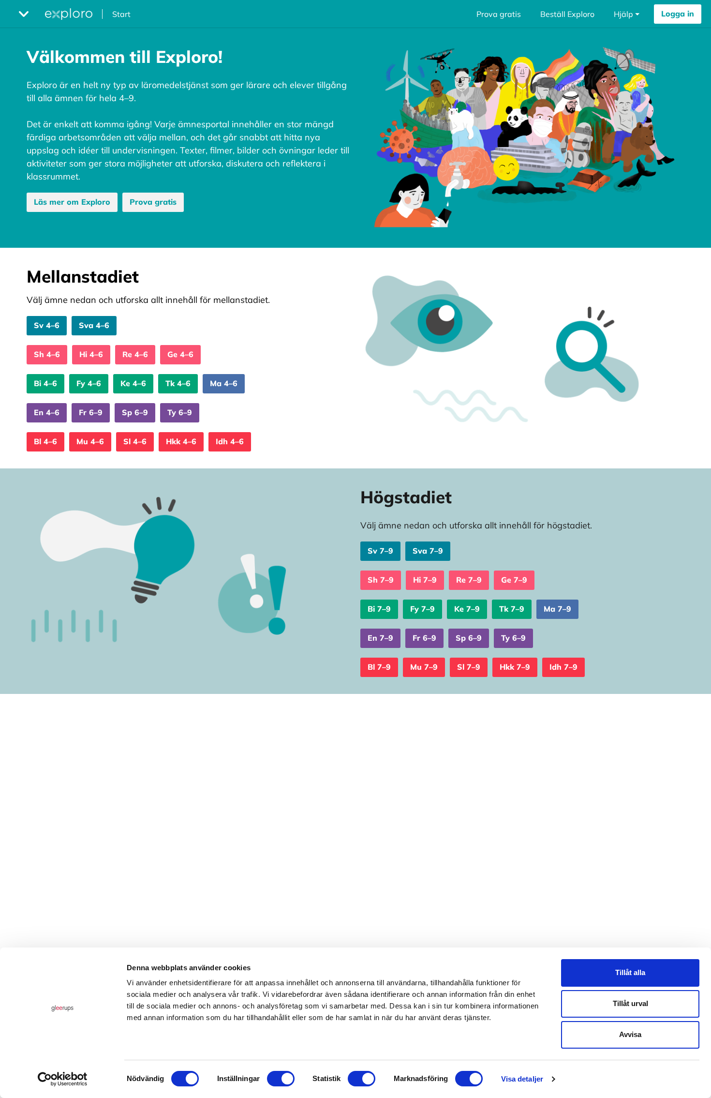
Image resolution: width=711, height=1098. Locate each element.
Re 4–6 (135, 354)
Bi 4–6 (45, 383)
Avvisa (630, 1034)
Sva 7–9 (428, 551)
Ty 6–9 (179, 412)
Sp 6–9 (135, 412)
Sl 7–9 (468, 667)
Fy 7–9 (422, 609)
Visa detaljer (522, 1079)
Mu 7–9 (424, 667)
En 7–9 (380, 638)
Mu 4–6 (90, 441)
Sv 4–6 (46, 325)
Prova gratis (498, 14)
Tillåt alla (630, 972)
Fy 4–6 (88, 383)
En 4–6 (46, 412)
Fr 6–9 (91, 412)
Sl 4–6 (135, 441)
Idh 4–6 (230, 441)
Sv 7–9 (380, 551)
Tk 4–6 (178, 383)
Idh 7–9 (563, 667)
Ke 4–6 (133, 383)
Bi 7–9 (379, 609)
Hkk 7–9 (515, 667)
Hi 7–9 (425, 580)
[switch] (281, 1078)
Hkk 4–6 (181, 441)
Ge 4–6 (180, 354)
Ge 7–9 (514, 580)
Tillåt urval (630, 1003)
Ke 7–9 (467, 609)
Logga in (677, 13)
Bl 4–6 (45, 441)
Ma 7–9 (557, 609)
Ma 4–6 (223, 383)
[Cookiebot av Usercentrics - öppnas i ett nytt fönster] (62, 1079)
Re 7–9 (469, 580)
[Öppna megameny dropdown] (24, 14)
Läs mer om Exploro (72, 202)
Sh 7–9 (381, 580)
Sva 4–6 (94, 325)
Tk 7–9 (511, 609)
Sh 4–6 (47, 354)
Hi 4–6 (91, 354)
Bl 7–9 (379, 667)
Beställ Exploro (567, 14)
